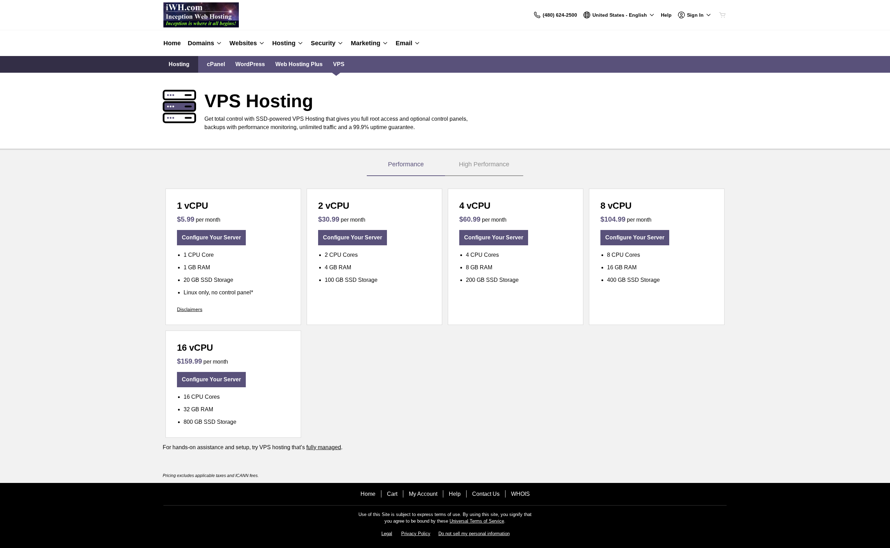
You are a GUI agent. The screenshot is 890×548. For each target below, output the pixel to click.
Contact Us (486, 494)
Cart (392, 494)
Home (368, 494)
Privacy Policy (415, 533)
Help (455, 494)
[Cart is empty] (722, 14)
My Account (423, 494)
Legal (386, 533)
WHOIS (520, 494)
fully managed (323, 447)
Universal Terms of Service (477, 521)
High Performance (484, 164)
